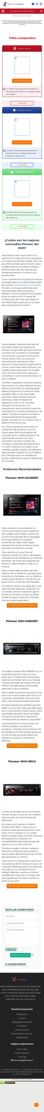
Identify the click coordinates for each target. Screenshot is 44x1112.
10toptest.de (22, 1037)
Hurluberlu (22, 1026)
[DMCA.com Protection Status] (7, 1083)
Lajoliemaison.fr (22, 1030)
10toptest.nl (22, 1014)
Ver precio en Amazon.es (22, 81)
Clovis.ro (22, 1018)
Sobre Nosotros (22, 1053)
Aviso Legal (22, 1049)
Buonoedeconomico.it (22, 1034)
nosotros (22, 24)
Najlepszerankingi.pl (22, 1022)
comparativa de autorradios (27, 285)
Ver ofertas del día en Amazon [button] (22, 605)
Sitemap (22, 1057)
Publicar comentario (21, 955)
